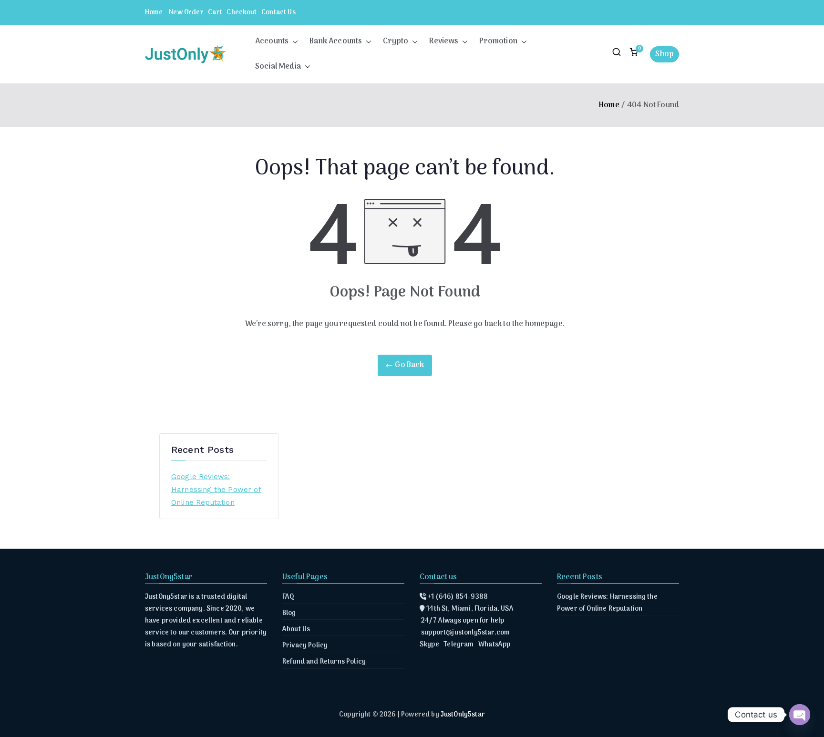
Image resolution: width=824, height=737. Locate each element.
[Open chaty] (799, 714)
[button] (293, 42)
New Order (186, 12)
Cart (215, 12)
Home (154, 12)
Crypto (395, 41)
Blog (289, 613)
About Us (296, 629)
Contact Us (278, 12)
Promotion (498, 41)
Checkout (242, 12)
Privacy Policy (305, 645)
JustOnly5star (463, 714)
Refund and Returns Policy (324, 661)
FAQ (288, 597)
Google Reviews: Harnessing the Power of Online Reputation (216, 489)
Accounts (271, 41)
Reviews (443, 41)
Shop (664, 54)
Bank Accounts (335, 41)
